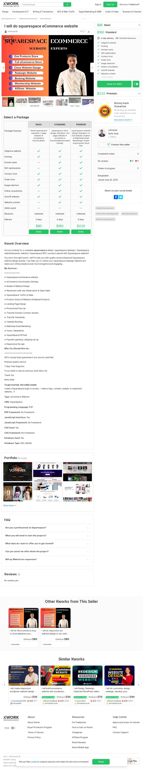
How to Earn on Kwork (82, 727)
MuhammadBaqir (50, 701)
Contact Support (121, 732)
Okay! (101, 762)
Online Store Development (107, 213)
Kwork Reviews (79, 742)
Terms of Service (35, 732)
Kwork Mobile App (80, 747)
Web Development (129, 213)
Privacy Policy (34, 737)
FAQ (115, 727)
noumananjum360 (18, 701)
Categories (77, 732)
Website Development (105, 219)
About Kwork (34, 722)
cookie (34, 762)
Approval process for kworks (126, 722)
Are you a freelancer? (130, 4)
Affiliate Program (80, 737)
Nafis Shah (113, 133)
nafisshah (112, 130)
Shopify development (105, 208)
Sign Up (110, 4)
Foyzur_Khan (80, 701)
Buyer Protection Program (40, 727)
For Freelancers (79, 722)
